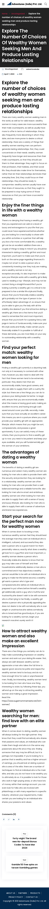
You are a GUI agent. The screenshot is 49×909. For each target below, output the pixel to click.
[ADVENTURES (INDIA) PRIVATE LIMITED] (24, 4)
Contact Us (32, 897)
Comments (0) (9, 814)
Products (35, 893)
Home (4, 13)
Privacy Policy (16, 897)
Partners (22, 893)
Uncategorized (18, 13)
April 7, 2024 (9, 74)
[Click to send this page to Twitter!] (9, 819)
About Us (10, 893)
